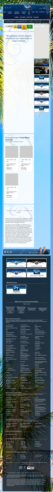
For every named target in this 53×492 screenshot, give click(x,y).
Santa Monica (37, 446)
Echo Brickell (37, 338)
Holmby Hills (37, 443)
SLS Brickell (8, 378)
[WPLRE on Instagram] (10, 8)
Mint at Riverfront (23, 357)
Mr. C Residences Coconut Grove (11, 360)
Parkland (36, 394)
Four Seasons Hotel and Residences (39, 343)
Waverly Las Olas (9, 415)
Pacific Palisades (9, 446)
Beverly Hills (22, 441)
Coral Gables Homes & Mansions (39, 337)
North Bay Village (30, 321)
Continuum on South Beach (11, 336)
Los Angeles (8, 444)
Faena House (37, 341)
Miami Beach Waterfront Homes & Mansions (25, 356)
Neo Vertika (22, 361)
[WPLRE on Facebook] (5, 8)
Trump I (7, 385)
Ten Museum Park (23, 380)
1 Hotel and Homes (10, 325)
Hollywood (32, 394)
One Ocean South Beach (39, 368)
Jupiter (25, 420)
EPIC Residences (23, 341)
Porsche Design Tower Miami (26, 372)
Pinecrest (36, 321)
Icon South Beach (9, 346)
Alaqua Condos (38, 326)
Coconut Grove (22, 320)
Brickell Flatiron (23, 331)
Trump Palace (8, 386)
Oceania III (22, 367)
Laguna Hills (37, 456)
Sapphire (22, 409)
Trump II (22, 385)
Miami (19, 321)
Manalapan (30, 420)
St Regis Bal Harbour (39, 378)
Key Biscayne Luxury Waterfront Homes (24, 350)
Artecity (36, 328)
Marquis (7, 353)
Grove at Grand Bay (10, 345)
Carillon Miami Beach (10, 332)
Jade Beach (37, 346)
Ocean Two (8, 365)
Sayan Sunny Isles (38, 377)
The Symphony (9, 413)
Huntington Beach (38, 455)
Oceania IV (37, 367)
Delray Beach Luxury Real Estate (25, 424)
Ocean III (22, 364)
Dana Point (22, 455)
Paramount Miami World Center (25, 371)
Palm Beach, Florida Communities (14, 419)
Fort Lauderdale (18, 394)
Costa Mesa (8, 455)
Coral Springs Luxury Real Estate (11, 400)
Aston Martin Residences (25, 329)
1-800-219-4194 (26, 304)
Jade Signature (38, 348)
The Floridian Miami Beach (25, 382)
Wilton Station (37, 415)
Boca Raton (8, 420)
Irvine (7, 456)
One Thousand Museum (10, 370)
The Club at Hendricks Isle (40, 409)
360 (35, 325)
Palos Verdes (23, 446)
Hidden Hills (22, 443)
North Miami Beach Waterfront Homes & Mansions (41, 362)
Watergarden (37, 413)
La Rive (21, 401)
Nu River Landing (9, 405)
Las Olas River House (24, 404)
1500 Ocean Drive (23, 325)
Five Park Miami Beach (24, 342)
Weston (14, 395)
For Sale (31, 21)
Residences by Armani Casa (25, 374)
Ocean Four (8, 364)
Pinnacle (7, 372)
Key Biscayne (14, 321)
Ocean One (37, 364)
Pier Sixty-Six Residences (11, 407)
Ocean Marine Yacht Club (21, 21)
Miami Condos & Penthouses (40, 355)
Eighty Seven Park (9, 341)
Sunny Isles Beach (42, 321)
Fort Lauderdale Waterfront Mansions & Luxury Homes (40, 400)
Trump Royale (23, 386)
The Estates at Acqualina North (40, 381)
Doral (33, 320)
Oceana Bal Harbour (24, 365)
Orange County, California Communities (16, 452)
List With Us (24, 27)
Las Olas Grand (9, 404)
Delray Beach (13, 420)
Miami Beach (23, 321)
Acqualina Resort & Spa (25, 326)
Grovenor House (23, 345)
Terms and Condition (24, 464)
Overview (10, 26)
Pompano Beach (9, 395)
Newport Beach (23, 458)
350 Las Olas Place (24, 397)
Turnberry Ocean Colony (10, 388)
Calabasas (8, 443)
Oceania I (37, 365)
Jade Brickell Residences (11, 348)
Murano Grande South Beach (40, 359)
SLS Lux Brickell (23, 378)
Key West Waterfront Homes (11, 434)
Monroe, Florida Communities (13, 431)
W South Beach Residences (25, 388)
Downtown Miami (38, 320)
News (36, 462)
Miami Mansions (9, 357)
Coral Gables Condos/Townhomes (24, 337)
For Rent (19, 27)
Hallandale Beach (9, 21)
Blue (7, 331)
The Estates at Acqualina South (11, 383)
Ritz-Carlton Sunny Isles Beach (12, 377)
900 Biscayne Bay (9, 326)
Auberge (36, 397)
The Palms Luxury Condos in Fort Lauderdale (25, 412)
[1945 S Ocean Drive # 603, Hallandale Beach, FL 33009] (11, 180)
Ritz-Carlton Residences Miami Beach (41, 375)
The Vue (22, 413)
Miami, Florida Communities (13, 318)
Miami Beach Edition (10, 355)
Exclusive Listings (25, 462)
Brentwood (37, 441)
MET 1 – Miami (38, 353)
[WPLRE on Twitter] (8, 8)
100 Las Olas (8, 397)
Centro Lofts (22, 332)
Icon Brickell (37, 345)
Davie (13, 394)
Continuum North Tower (39, 334)
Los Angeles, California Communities (15, 438)
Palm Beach (35, 420)
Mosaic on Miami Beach (39, 357)
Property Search (18, 462)
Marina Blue (37, 352)
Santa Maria (22, 377)
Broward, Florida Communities (13, 392)
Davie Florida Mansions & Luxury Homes (25, 400)
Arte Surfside (23, 328)
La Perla (36, 349)
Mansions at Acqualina (10, 352)
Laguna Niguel (9, 458)
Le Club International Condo (40, 404)
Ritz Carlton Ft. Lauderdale (11, 409)
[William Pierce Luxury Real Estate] (41, 78)
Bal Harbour (12, 320)
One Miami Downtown (24, 368)
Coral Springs (8, 394)
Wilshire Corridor (23, 447)
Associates (31, 462)
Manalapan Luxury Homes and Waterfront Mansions (26, 426)
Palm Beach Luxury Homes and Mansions (40, 426)
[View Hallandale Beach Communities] (6, 26)
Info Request (29, 27)
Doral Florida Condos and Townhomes (11, 339)
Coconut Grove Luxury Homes (26, 334)
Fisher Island (8, 321)
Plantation (41, 394)
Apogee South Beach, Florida (11, 328)
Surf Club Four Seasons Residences (10, 381)
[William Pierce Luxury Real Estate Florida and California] (27, 2)
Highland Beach (20, 420)
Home (7, 462)
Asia (7, 329)
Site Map (45, 462)
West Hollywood (9, 447)
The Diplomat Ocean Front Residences (11, 412)
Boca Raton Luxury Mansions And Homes (12, 424)
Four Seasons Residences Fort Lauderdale (12, 402)
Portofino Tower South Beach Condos (40, 373)
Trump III (36, 385)
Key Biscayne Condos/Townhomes (10, 350)
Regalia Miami (9, 374)
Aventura (7, 320)
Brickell (17, 320)
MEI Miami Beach (23, 353)
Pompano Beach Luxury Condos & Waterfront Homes (40, 408)
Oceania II (8, 367)
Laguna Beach (23, 456)
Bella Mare (37, 329)
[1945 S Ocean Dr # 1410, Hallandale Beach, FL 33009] (26, 152)
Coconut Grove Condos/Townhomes (10, 334)
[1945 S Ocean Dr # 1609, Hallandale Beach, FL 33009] (11, 152)
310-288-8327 (46, 6)
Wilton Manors (20, 395)
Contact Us (31, 464)
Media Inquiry (40, 462)
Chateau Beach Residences (40, 332)
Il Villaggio (22, 346)
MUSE (7, 361)
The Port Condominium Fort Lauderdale (40, 412)
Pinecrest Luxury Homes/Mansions (38, 371)
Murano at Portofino (24, 359)
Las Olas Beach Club (39, 401)
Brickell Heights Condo (39, 331)
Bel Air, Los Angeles (10, 441)
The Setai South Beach (39, 382)
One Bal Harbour (9, 368)
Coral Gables (28, 320)
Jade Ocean (22, 348)
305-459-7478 (41, 5)
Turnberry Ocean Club (39, 386)
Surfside (7, 322)
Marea (21, 352)
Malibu (21, 444)
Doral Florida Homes (24, 338)
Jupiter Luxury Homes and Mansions (11, 426)
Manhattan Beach (38, 444)
